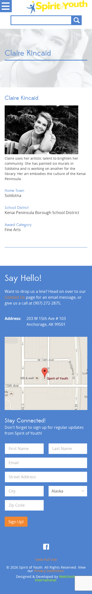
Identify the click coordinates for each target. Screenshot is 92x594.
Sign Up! (16, 521)
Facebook (46, 547)
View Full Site (46, 559)
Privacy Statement (49, 570)
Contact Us (15, 297)
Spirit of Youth (46, 7)
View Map (46, 373)
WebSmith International (55, 578)
